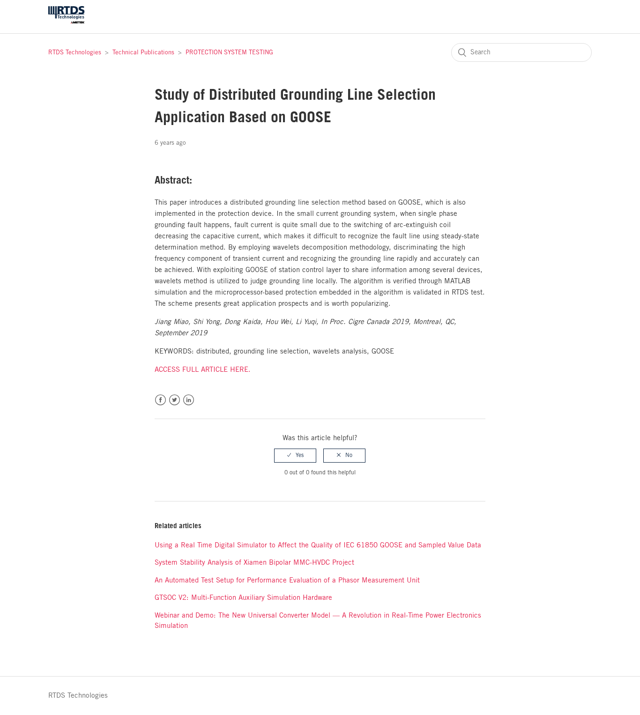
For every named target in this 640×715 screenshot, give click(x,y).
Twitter (174, 400)
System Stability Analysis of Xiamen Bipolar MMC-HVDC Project (254, 563)
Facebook (160, 400)
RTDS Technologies (74, 52)
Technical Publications (143, 52)
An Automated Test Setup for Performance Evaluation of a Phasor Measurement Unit (287, 580)
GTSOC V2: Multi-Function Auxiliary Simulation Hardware (243, 598)
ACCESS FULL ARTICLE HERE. (203, 370)
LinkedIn (188, 400)
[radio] (295, 456)
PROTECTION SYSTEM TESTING (229, 52)
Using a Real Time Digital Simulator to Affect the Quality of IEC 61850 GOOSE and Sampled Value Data (318, 545)
